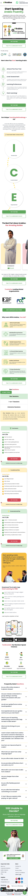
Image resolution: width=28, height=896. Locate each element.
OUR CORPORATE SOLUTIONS (14, 310)
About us (3, 866)
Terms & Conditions (20, 872)
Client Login (18, 874)
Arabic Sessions (4, 870)
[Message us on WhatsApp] (17, 2)
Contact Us (18, 866)
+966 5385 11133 (23, 3)
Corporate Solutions (5, 868)
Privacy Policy (18, 870)
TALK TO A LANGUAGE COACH (14, 46)
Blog (2, 874)
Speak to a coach (13, 858)
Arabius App (3, 872)
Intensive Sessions (14, 407)
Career (17, 868)
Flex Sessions (14, 396)
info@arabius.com (5, 882)
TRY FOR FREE (14, 41)
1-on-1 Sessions (14, 402)
